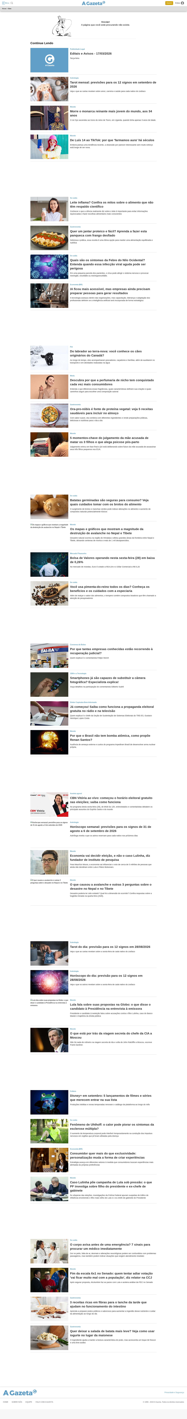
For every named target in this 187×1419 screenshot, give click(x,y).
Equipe (29, 1402)
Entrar (177, 3)
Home (4, 8)
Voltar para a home (107, 28)
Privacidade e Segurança (174, 1392)
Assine (169, 3)
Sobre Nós (17, 1402)
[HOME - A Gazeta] (93, 3)
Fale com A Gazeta (44, 1402)
